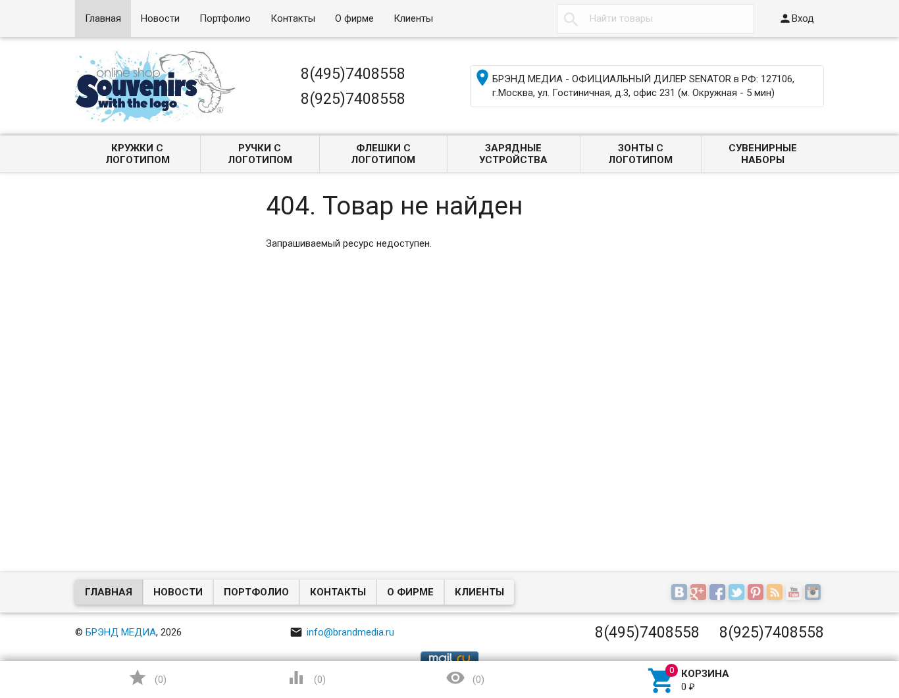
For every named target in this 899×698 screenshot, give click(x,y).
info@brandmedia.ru (342, 632)
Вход (796, 18)
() (147, 677)
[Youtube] (795, 593)
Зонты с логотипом (640, 154)
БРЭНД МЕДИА (121, 632)
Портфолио (225, 18)
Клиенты (413, 18)
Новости (160, 18)
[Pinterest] (757, 593)
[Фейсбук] (719, 593)
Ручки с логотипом (260, 154)
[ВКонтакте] (680, 593)
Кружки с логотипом (137, 154)
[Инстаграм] (814, 593)
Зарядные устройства (513, 154)
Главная (103, 18)
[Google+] (699, 593)
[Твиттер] (738, 593)
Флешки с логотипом (383, 154)
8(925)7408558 (353, 98)
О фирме (354, 18)
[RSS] (776, 593)
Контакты (292, 18)
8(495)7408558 (353, 73)
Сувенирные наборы (763, 154)
